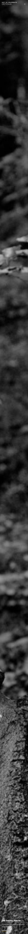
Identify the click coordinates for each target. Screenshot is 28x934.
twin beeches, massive (11, 920)
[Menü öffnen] (24, 4)
